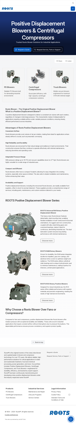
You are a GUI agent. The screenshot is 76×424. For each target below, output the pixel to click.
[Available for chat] (70, 419)
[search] (73, 3)
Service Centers (33, 398)
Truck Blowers (10, 398)
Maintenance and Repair (36, 392)
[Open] (73, 8)
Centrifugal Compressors (14, 395)
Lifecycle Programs (34, 395)
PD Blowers (10, 392)
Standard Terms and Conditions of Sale (58, 399)
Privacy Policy (56, 392)
